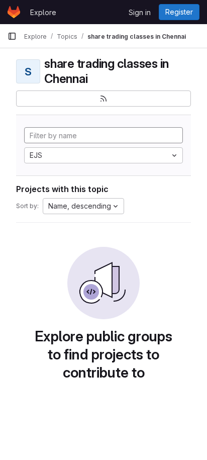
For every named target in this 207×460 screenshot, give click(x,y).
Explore (43, 12)
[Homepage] (14, 12)
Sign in (140, 12)
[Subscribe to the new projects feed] (103, 98)
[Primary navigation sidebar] (12, 36)
